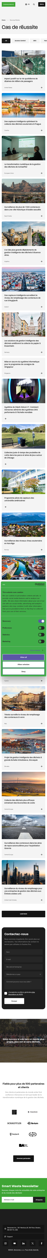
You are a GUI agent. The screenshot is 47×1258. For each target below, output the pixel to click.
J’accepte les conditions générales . (21, 993)
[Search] (34, 4)
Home (3, 20)
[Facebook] (41, 1243)
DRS (34, 41)
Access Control (20, 41)
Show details (35, 650)
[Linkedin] (23, 1243)
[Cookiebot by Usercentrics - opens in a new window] (34, 584)
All (6, 41)
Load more (23, 914)
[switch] (41, 628)
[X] (32, 1243)
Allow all (23, 657)
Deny (23, 671)
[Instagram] (5, 1243)
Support (10, 1236)
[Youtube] (14, 1243)
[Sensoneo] (8, 4)
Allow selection (24, 664)
